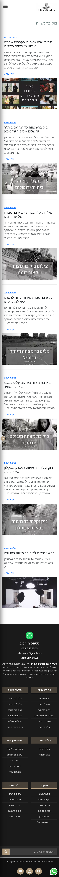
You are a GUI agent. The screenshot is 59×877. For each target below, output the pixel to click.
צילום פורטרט (15, 793)
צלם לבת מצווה (15, 704)
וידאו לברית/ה (44, 709)
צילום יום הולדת (14, 754)
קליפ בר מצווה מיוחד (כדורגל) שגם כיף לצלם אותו (28, 299)
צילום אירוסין (15, 766)
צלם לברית (44, 698)
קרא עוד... (9, 73)
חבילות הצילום (14, 721)
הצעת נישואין (15, 771)
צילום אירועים (10, 37)
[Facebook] (38, 871)
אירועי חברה (14, 816)
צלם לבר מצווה (15, 698)
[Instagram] (29, 871)
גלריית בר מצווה (15, 715)
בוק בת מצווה (44, 799)
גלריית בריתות (44, 721)
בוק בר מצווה (44, 793)
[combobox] (33, 852)
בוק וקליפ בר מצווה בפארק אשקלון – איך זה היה (28, 469)
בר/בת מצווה (10, 122)
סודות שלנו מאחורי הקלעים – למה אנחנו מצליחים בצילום (28, 44)
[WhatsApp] (29, 635)
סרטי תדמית (14, 805)
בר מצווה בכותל (15, 709)
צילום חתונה (44, 749)
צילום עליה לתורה (15, 749)
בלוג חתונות (44, 754)
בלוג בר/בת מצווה (15, 727)
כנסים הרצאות (14, 810)
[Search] (6, 852)
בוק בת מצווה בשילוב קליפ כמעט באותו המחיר (27, 384)
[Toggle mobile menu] (5, 7)
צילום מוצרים (15, 799)
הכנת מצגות (44, 805)
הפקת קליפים (44, 810)
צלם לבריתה (44, 704)
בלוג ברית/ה (44, 727)
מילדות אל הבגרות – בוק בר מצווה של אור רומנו (28, 214)
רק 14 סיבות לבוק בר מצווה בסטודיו (29, 553)
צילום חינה (15, 760)
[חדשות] (2, 438)
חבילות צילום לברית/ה (44, 715)
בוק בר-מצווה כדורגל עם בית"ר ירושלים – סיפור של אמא (26, 129)
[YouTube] (20, 871)
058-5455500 (29, 648)
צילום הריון (44, 816)
